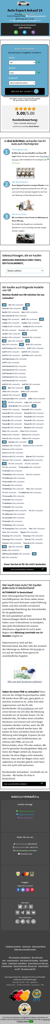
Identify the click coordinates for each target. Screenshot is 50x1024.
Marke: (12, 57)
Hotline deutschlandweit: (25, 26)
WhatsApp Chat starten (26, 811)
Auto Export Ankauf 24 (25, 10)
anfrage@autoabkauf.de (37, 16)
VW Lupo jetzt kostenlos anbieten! (25, 681)
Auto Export (26, 946)
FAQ (42, 985)
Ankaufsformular (26, 854)
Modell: (12, 68)
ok (31, 1021)
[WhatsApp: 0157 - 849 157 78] (23, 14)
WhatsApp (15, 163)
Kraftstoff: (13, 78)
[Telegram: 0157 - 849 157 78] (25, 32)
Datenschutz (10, 985)
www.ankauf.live (13, 960)
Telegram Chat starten (27, 814)
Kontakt (38, 649)
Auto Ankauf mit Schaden (29, 960)
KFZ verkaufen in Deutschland (19, 957)
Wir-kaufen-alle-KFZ (28, 969)
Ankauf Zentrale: (21, 844)
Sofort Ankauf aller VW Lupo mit (25, 966)
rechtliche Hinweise (23, 985)
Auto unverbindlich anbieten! (22, 569)
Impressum (36, 985)
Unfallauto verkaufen (13, 946)
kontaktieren (27, 708)
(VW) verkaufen (15, 305)
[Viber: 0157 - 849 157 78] (33, 32)
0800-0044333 (32, 844)
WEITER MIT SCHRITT (24, 91)
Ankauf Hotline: (19, 847)
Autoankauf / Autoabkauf (17, 963)
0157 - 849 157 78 (31, 14)
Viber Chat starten (26, 818)
